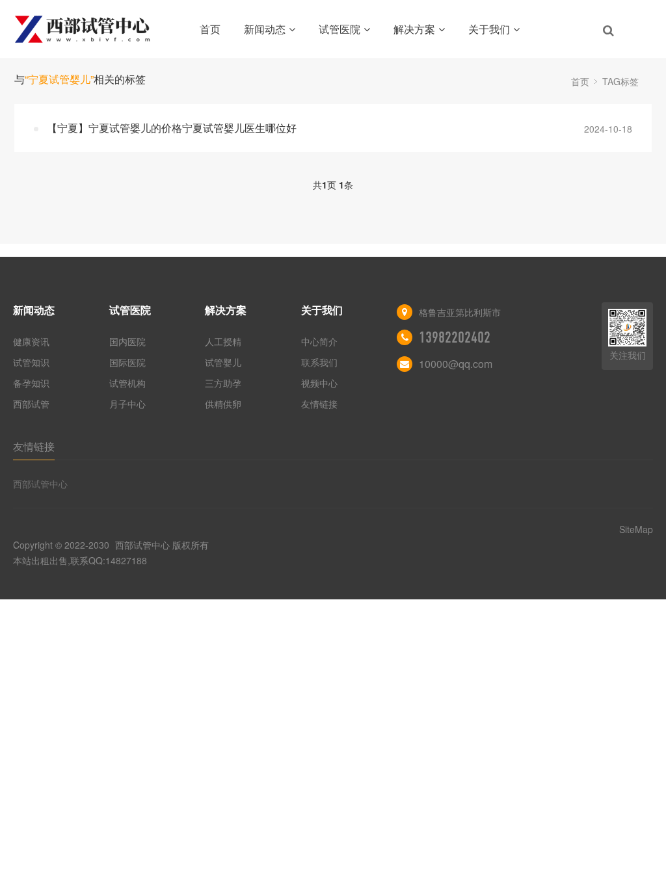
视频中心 (319, 382)
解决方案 (414, 28)
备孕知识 (31, 382)
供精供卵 (223, 403)
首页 (210, 28)
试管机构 (127, 382)
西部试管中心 (40, 483)
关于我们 (489, 28)
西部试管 (31, 403)
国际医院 (127, 362)
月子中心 (127, 403)
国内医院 (127, 341)
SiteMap (636, 529)
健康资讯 (31, 341)
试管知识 (31, 362)
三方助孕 (223, 382)
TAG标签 (620, 81)
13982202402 (454, 337)
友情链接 (319, 403)
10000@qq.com (455, 363)
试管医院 (339, 28)
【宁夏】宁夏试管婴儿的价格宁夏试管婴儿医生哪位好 (172, 127)
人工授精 (223, 341)
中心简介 (319, 341)
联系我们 (319, 362)
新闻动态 (265, 28)
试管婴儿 (223, 362)
